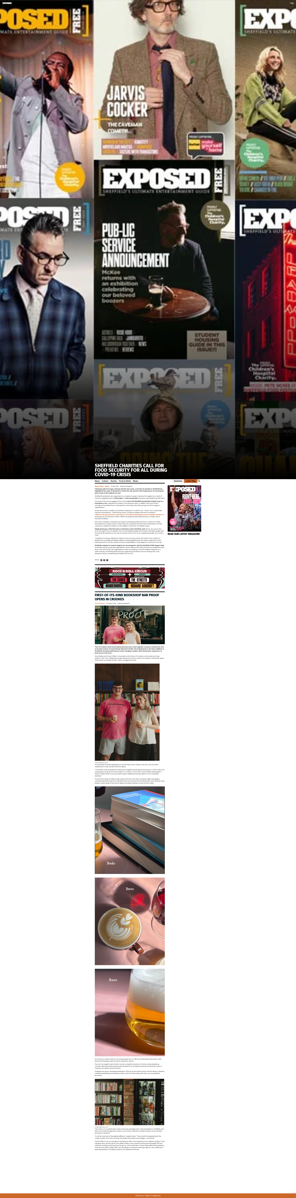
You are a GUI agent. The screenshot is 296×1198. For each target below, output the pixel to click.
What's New (99, 486)
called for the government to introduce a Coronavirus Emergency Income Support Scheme (128, 514)
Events (114, 481)
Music (135, 481)
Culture (105, 481)
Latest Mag (190, 481)
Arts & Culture (100, 603)
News (97, 481)
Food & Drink (125, 481)
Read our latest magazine (148, 1195)
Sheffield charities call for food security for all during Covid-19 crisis (131, 470)
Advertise (178, 481)
